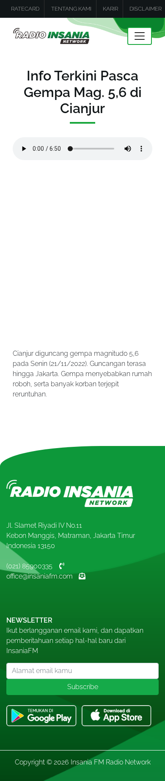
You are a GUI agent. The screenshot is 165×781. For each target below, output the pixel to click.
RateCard (25, 9)
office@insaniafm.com (39, 576)
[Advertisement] (82, 252)
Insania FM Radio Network (111, 762)
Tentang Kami (71, 9)
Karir (110, 9)
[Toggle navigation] (139, 36)
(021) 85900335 (29, 566)
